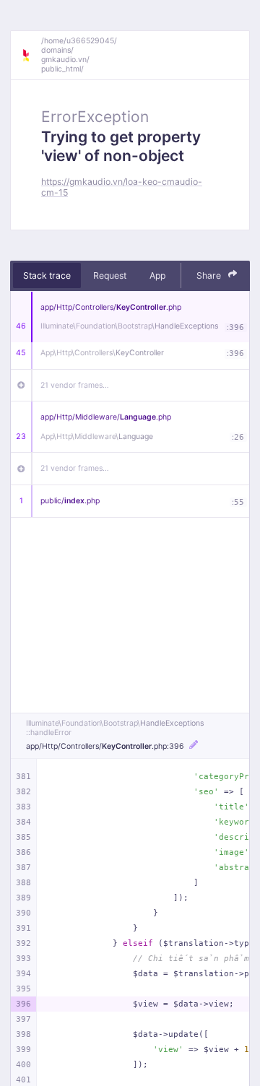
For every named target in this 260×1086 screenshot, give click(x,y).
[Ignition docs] (31, 55)
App (157, 275)
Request (109, 275)
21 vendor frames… (74, 385)
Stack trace (47, 275)
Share (209, 275)
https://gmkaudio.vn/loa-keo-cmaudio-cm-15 (121, 187)
